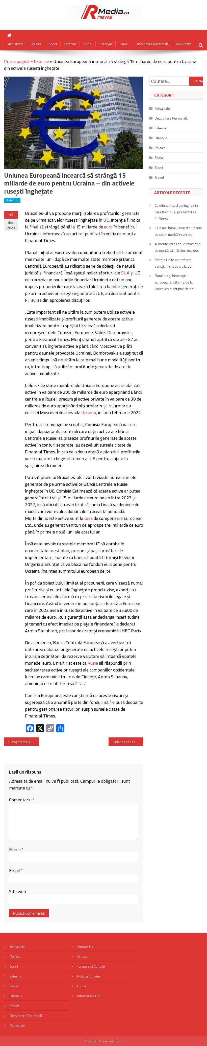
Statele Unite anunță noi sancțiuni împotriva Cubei (173, 263)
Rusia (93, 663)
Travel (123, 44)
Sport (53, 44)
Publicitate (183, 44)
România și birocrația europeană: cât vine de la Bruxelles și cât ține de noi (174, 282)
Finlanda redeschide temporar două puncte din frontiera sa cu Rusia (128, 742)
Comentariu (22, 799)
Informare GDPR (89, 995)
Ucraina (88, 412)
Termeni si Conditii (91, 966)
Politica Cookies (89, 976)
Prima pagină (17, 61)
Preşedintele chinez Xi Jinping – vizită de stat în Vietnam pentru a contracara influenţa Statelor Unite (25, 742)
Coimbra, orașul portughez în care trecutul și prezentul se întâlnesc (176, 212)
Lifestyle (105, 44)
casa (88, 518)
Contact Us (85, 946)
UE (106, 220)
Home (81, 986)
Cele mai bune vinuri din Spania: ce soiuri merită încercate (178, 231)
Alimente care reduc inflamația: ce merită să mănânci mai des (178, 247)
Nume (16, 849)
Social (87, 44)
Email (16, 870)
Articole (83, 956)
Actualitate (15, 44)
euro (108, 226)
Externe (70, 44)
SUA (125, 272)
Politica (36, 44)
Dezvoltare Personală (152, 44)
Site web (17, 891)
